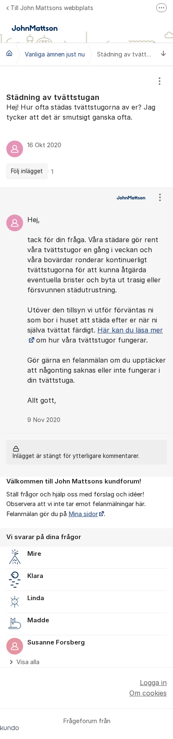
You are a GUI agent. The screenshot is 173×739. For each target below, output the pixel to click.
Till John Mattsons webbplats (51, 7)
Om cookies (148, 693)
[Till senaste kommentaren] (163, 54)
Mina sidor (83, 514)
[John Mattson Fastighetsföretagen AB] (9, 53)
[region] (86, 126)
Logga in (153, 682)
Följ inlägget (27, 171)
